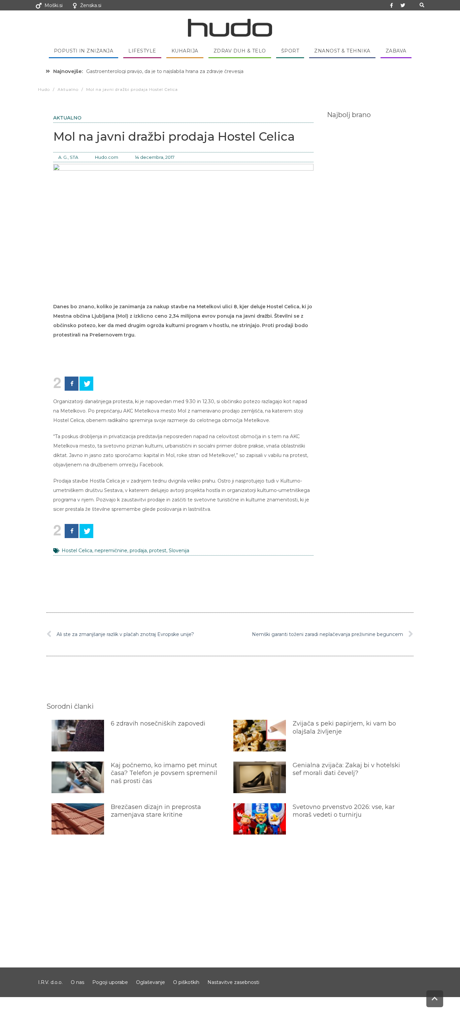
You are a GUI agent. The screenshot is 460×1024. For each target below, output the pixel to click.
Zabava (396, 51)
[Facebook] (71, 384)
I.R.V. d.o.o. (50, 982)
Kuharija (184, 51)
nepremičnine (111, 551)
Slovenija (179, 551)
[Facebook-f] (391, 5)
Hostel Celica (77, 551)
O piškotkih (186, 982)
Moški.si (53, 5)
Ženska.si (90, 5)
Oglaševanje (150, 982)
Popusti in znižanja (83, 51)
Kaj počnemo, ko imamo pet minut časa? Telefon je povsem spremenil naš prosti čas (164, 773)
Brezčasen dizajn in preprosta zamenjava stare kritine (156, 810)
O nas (77, 982)
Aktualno (67, 118)
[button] (422, 5)
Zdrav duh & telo (239, 51)
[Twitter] (402, 5)
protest (157, 551)
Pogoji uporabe (110, 982)
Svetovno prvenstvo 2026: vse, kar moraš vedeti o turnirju (344, 810)
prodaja (138, 551)
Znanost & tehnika (342, 51)
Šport (290, 51)
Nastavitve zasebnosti (233, 982)
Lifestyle (142, 51)
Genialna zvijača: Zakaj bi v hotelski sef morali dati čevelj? (346, 769)
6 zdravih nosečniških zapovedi (158, 723)
